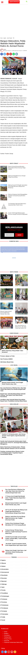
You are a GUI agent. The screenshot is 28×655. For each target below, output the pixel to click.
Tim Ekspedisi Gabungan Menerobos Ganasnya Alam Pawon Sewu (17, 204)
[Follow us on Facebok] (2, 652)
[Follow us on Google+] (8, 652)
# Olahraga (3, 584)
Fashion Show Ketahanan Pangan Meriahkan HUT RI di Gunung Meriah (15, 524)
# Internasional (4, 572)
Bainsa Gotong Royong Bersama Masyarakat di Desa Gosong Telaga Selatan (16, 168)
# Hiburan (3, 563)
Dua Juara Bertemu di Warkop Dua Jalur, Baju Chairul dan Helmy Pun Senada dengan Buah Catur (20, 328)
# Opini (2, 587)
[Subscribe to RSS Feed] (15, 652)
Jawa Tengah (9, 38)
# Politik (2, 617)
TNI (13, 38)
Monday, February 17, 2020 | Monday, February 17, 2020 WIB (15, 50)
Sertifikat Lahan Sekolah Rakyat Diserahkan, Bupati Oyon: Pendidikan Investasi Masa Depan (13, 400)
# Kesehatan (4, 575)
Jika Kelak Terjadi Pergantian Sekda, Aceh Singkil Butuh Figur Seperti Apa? (16, 544)
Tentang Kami (7, 637)
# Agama (3, 560)
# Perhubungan (4, 596)
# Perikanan (3, 599)
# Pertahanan (4, 608)
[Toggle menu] (2, 2)
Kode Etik (6, 640)
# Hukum (3, 566)
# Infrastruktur (4, 569)
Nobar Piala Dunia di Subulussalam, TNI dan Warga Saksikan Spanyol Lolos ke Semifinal (12, 447)
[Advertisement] (14, 22)
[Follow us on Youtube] (12, 652)
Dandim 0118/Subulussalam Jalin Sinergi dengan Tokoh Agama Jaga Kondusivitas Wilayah (13, 435)
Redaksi (6, 633)
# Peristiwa (3, 602)
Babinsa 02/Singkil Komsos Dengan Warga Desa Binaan (17, 176)
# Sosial (2, 620)
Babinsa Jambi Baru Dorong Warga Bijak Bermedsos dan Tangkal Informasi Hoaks (15, 518)
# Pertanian (3, 611)
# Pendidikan (4, 593)
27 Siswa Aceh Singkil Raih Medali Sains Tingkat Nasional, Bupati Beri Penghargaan (15, 497)
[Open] (26, 1)
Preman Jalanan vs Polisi (7, 356)
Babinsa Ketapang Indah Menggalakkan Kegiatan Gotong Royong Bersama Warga (17, 196)
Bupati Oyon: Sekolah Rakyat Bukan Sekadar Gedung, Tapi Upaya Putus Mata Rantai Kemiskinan (13, 395)
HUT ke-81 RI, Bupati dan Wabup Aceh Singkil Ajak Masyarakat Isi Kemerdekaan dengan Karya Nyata (16, 511)
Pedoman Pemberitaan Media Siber (13, 642)
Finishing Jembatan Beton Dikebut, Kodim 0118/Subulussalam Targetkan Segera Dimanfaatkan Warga (12, 453)
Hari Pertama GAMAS (6, 359)
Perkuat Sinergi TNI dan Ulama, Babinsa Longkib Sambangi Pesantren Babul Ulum (16, 531)
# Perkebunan (4, 605)
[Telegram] (16, 54)
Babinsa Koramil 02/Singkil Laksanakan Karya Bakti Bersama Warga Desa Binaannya (17, 186)
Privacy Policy (8, 639)
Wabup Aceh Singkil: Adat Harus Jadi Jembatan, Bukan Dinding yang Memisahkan (15, 552)
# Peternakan (4, 614)
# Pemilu (2, 590)
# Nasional (3, 581)
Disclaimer (7, 635)
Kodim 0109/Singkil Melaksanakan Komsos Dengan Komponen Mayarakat (17, 213)
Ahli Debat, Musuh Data (6, 362)
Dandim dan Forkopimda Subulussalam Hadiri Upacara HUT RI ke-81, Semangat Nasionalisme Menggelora (14, 442)
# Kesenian (3, 578)
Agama (4, 38)
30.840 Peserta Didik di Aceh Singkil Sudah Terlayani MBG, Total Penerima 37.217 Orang (16, 538)
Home (1, 38)
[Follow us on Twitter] (5, 652)
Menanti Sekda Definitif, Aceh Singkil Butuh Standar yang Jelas (6, 313)
